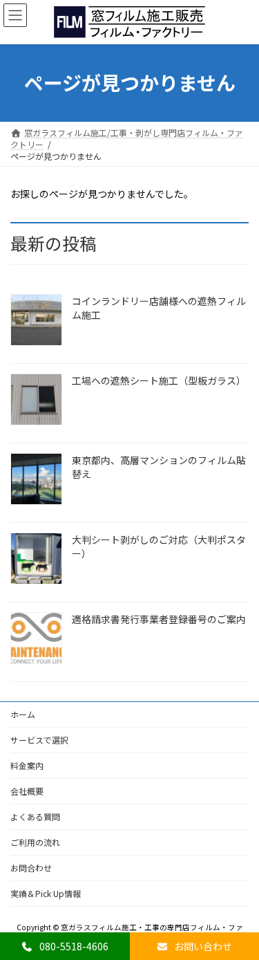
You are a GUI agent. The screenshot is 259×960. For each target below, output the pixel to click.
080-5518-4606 (72, 946)
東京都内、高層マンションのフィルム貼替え (159, 467)
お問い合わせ (202, 946)
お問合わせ (31, 868)
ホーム (22, 714)
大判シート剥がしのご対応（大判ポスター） (159, 546)
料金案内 (27, 765)
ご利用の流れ (35, 842)
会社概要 (27, 791)
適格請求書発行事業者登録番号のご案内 (159, 619)
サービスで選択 (39, 740)
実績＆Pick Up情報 (45, 893)
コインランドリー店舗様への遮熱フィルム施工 (159, 308)
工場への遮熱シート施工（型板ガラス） (159, 380)
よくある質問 (35, 816)
